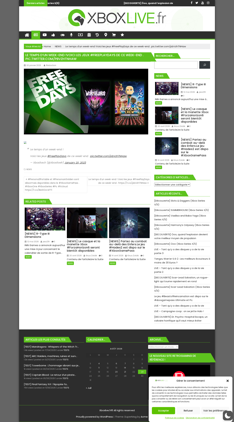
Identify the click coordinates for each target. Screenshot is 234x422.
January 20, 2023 (75, 162)
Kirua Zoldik (91, 255)
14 (125, 367)
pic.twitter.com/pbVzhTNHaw (108, 156)
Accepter (163, 410)
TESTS (66, 350)
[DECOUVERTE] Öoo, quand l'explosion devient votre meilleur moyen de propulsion (95, 3)
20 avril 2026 (75, 255)
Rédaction (51, 65)
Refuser (188, 410)
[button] (227, 380)
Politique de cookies (174, 417)
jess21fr (46, 241)
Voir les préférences (215, 410)
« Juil (88, 388)
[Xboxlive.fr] (117, 29)
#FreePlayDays (56, 156)
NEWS (29, 169)
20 (116, 371)
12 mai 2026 (33, 241)
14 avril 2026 (117, 255)
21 (125, 371)
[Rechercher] (204, 65)
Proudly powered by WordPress (94, 416)
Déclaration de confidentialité (200, 417)
